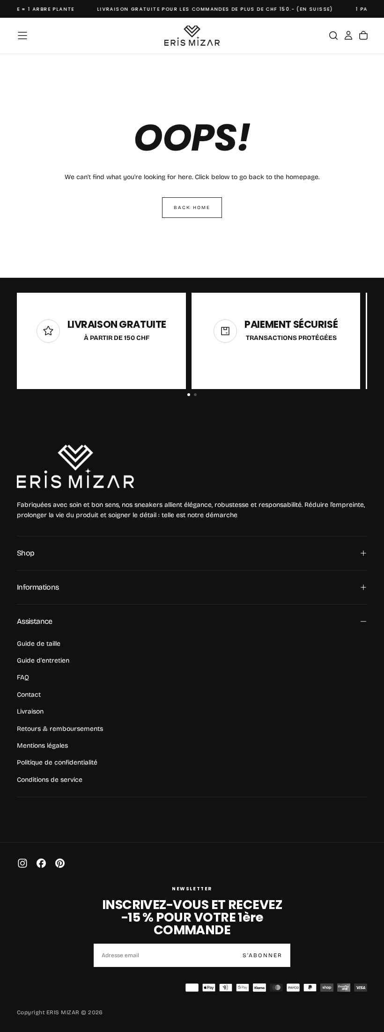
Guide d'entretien (43, 660)
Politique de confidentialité (57, 762)
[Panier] (363, 35)
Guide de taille (38, 644)
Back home (192, 207)
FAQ (23, 677)
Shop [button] (25, 552)
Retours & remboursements (60, 729)
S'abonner (262, 955)
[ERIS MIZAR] (75, 466)
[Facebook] (41, 863)
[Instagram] (22, 863)
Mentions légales (42, 746)
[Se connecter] (348, 35)
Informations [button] (38, 587)
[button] (22, 35)
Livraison (30, 711)
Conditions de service (49, 780)
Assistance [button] (34, 621)
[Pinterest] (60, 863)
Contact (29, 695)
